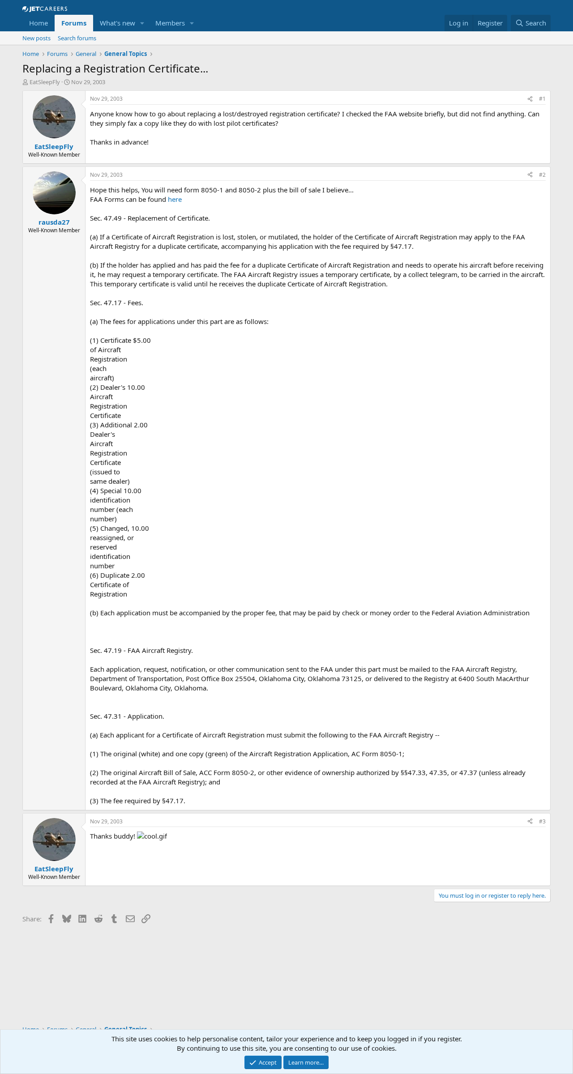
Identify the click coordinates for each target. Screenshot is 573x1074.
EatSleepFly (45, 82)
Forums (73, 22)
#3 (542, 821)
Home (38, 22)
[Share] (530, 99)
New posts (36, 38)
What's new (117, 22)
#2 (542, 175)
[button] (142, 23)
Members (170, 22)
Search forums (77, 38)
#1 (542, 98)
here (175, 199)
